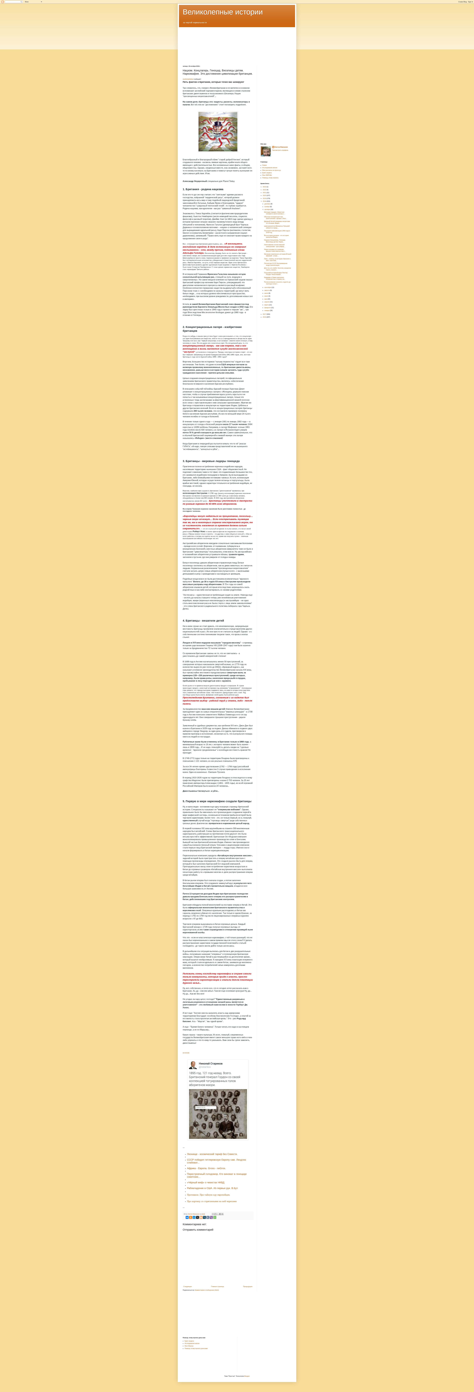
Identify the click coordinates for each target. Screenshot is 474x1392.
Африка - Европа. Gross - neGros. (206, 1168)
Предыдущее (247, 1286)
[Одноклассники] (190, 1217)
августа (267, 290)
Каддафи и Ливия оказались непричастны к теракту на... (274, 278)
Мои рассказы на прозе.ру (271, 170)
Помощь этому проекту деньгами (196, 1348)
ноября (267, 207)
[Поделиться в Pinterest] (222, 1214)
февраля (267, 308)
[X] (197, 1217)
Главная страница (217, 1286)
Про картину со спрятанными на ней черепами (212, 1201)
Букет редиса (267, 173)
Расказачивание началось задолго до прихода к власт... (277, 283)
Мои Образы (189, 1346)
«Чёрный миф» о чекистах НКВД (205, 1182)
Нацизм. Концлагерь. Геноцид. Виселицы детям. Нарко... (275, 241)
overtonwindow (188, 79)
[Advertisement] (237, 44)
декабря (267, 204)
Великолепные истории (223, 12)
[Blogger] (200, 1217)
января (267, 310)
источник (186, 1053)
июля (266, 293)
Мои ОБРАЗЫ (267, 175)
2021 (265, 192)
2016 (265, 317)
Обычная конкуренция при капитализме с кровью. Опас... (275, 217)
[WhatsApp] (214, 1217)
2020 (265, 195)
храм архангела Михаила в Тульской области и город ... (277, 227)
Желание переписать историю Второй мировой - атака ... (277, 255)
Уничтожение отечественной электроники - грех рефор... (274, 245)
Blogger (246, 1376)
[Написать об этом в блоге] (215, 1214)
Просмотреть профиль (280, 150)
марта (266, 305)
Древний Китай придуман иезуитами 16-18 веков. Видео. (277, 222)
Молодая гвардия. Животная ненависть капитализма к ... (274, 213)
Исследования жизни (269, 168)
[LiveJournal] (204, 1217)
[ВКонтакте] (187, 1217)
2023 (265, 187)
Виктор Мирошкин (281, 147)
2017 (265, 314)
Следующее (187, 1286)
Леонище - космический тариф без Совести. (212, 1154)
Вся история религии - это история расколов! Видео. (276, 236)
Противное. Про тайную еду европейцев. (208, 1194)
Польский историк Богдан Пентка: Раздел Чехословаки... (276, 273)
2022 (265, 190)
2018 (265, 201)
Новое (264, 165)
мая (265, 299)
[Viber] (211, 1217)
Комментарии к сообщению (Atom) (207, 1290)
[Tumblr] (207, 1217)
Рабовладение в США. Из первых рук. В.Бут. (212, 1188)
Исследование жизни (192, 1343)
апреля (267, 302)
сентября (267, 287)
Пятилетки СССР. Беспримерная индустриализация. (275, 264)
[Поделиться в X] (218, 1214)
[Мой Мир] (194, 1217)
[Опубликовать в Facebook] (220, 1214)
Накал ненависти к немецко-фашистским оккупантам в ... (275, 250)
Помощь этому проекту (270, 178)
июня (266, 296)
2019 (265, 198)
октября (267, 209)
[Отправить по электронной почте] (213, 1214)
